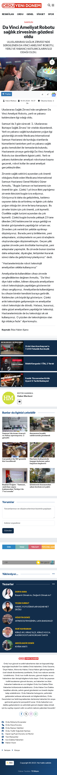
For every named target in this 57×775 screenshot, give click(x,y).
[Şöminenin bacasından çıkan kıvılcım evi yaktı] (42, 475)
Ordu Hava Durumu (13, 725)
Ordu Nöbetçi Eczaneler (15, 722)
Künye (17, 750)
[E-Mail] (19, 402)
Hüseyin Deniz (22, 618)
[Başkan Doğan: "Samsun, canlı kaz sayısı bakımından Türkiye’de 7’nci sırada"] (14, 475)
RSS (11, 763)
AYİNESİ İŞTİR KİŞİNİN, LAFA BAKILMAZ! (34, 621)
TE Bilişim (35, 771)
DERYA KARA (21, 592)
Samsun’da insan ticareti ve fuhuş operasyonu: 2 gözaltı (13, 436)
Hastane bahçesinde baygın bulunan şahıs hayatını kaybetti (40, 461)
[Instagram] (31, 714)
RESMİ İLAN (8, 14)
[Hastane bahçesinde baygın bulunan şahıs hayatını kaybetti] (42, 450)
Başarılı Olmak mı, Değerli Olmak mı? (33, 595)
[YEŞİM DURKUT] (7, 606)
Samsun (28, 22)
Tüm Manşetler (11, 737)
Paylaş (8, 94)
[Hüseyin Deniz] (7, 619)
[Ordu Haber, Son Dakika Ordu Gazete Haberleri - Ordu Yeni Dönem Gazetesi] (21, 5)
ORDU (20, 14)
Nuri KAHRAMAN (23, 629)
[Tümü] (53, 574)
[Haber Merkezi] (8, 398)
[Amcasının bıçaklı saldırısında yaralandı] (42, 424)
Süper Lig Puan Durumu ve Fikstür (19, 734)
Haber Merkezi (10, 101)
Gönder (8, 531)
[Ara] (49, 5)
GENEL (30, 14)
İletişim (7, 750)
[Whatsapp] (36, 714)
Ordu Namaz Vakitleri (14, 728)
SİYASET (41, 14)
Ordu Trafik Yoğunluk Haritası (17, 731)
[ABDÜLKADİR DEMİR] (7, 645)
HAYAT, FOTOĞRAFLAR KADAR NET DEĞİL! (32, 608)
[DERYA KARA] (7, 593)
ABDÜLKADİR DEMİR (24, 643)
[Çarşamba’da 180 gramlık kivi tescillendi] (14, 450)
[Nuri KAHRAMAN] (7, 632)
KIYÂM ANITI (21, 647)
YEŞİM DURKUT (22, 603)
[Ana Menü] (53, 5)
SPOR (51, 14)
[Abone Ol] (53, 94)
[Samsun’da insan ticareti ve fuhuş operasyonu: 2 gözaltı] (14, 424)
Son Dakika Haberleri (14, 740)
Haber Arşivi (10, 743)
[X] (26, 714)
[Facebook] (21, 714)
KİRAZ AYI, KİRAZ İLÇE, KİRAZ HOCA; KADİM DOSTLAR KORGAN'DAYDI (33, 633)
